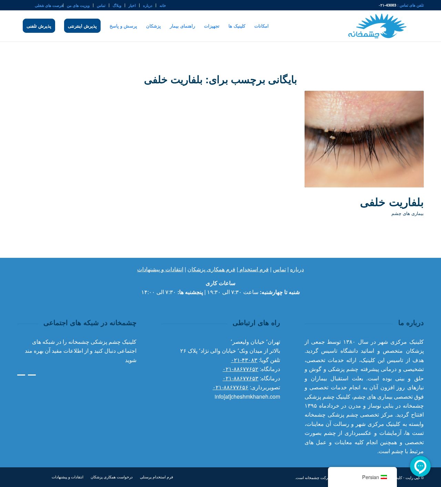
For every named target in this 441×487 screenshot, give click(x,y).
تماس (101, 5)
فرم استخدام (253, 269)
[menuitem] (161, 5)
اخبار (132, 5)
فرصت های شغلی (49, 5)
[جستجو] (19, 25)
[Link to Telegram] (19, 5)
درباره (147, 5)
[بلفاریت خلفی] (364, 139)
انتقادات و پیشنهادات (160, 269)
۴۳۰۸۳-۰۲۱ (244, 360)
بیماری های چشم (407, 213)
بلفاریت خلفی (392, 202)
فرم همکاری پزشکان (211, 269)
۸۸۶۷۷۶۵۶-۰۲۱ (230, 387)
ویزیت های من (78, 5)
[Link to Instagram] (29, 5)
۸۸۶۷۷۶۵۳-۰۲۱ (240, 378)
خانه (163, 5)
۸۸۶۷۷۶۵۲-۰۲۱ (240, 369)
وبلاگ (117, 5)
